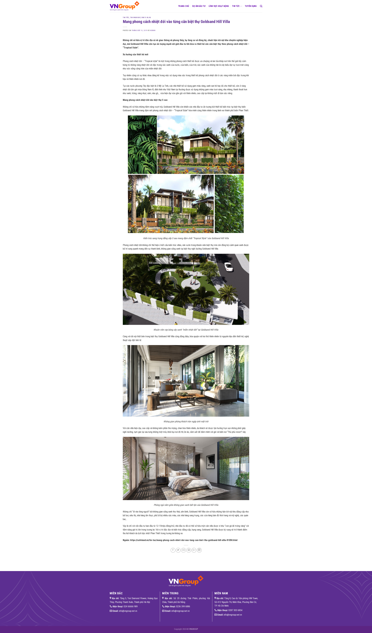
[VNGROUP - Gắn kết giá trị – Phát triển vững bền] (126, 6)
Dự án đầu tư (198, 6)
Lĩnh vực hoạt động (219, 6)
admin (152, 30)
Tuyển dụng (251, 6)
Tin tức (236, 6)
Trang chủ (183, 6)
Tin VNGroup (135, 17)
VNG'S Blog (146, 17)
